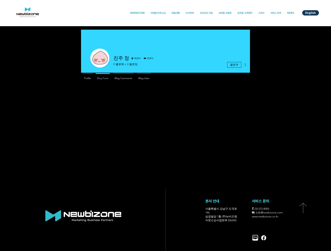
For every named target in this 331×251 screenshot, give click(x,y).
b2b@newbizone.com (269, 212)
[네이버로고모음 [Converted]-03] (255, 237)
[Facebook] (263, 237)
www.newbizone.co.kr (265, 216)
